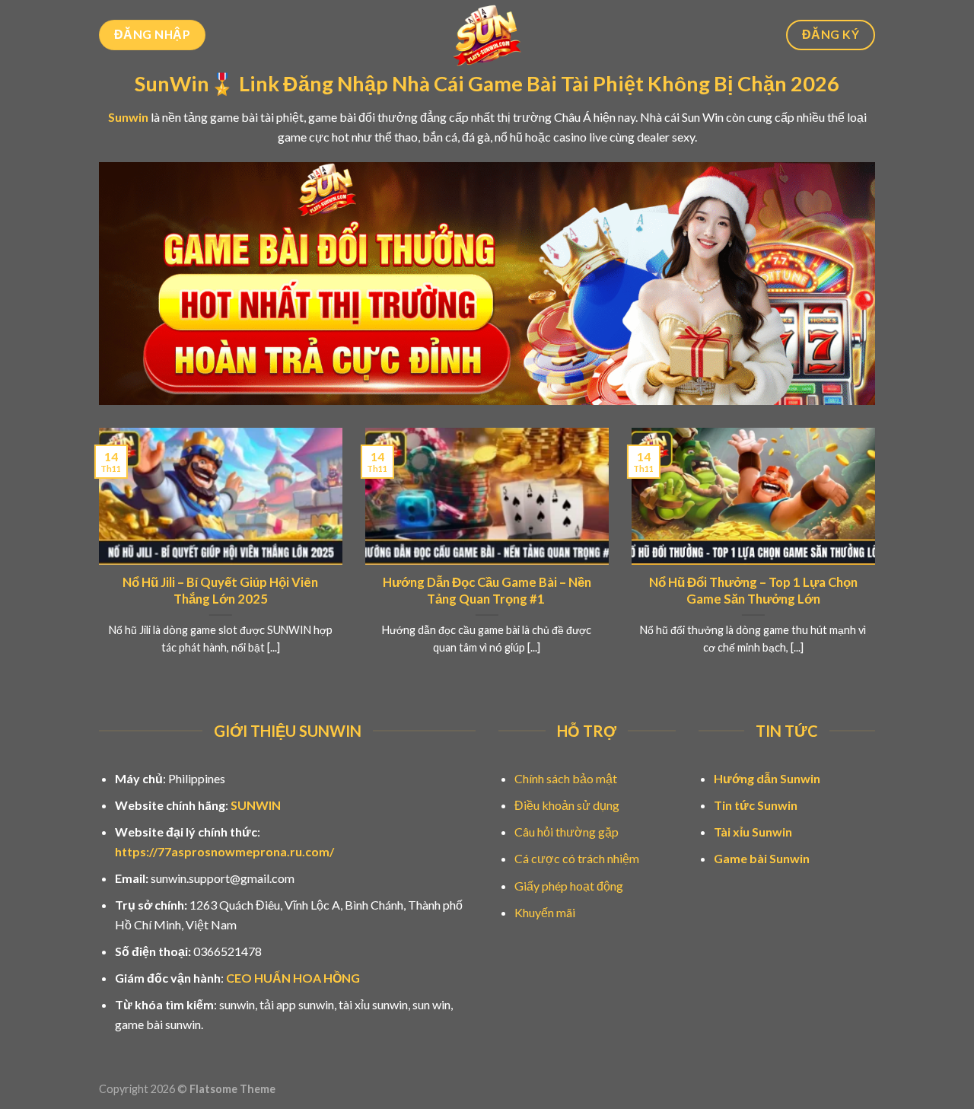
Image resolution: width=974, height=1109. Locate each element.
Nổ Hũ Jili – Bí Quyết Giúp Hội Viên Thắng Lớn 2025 (220, 591)
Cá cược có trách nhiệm (576, 858)
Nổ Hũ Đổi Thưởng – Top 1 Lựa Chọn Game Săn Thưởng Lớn (753, 591)
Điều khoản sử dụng (566, 805)
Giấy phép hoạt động (568, 885)
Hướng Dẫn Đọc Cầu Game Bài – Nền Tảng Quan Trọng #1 (487, 591)
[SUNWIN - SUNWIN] (487, 35)
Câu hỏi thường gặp (566, 831)
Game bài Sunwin (762, 858)
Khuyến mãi (544, 912)
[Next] (878, 560)
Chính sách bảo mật (565, 778)
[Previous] (95, 560)
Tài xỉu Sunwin (753, 831)
